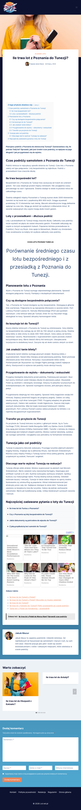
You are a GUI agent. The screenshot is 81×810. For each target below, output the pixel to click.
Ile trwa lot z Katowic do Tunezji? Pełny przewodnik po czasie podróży (39, 606)
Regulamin (52, 792)
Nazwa (7, 768)
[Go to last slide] (6, 691)
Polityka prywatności (27, 792)
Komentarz (8, 740)
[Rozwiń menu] (76, 7)
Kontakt (13, 792)
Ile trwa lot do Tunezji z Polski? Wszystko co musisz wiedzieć (35, 600)
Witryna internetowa (64, 768)
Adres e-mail (36, 768)
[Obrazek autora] (27, 64)
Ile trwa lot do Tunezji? (19, 603)
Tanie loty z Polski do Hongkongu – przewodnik (29, 609)
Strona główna (65, 792)
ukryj (36, 105)
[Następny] (75, 691)
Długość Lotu (40, 54)
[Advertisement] (40, 84)
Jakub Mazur (39, 64)
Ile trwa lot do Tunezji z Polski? (22, 597)
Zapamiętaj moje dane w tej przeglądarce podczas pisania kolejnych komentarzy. (36, 774)
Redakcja (42, 792)
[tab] (36, 712)
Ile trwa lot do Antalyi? (57, 677)
